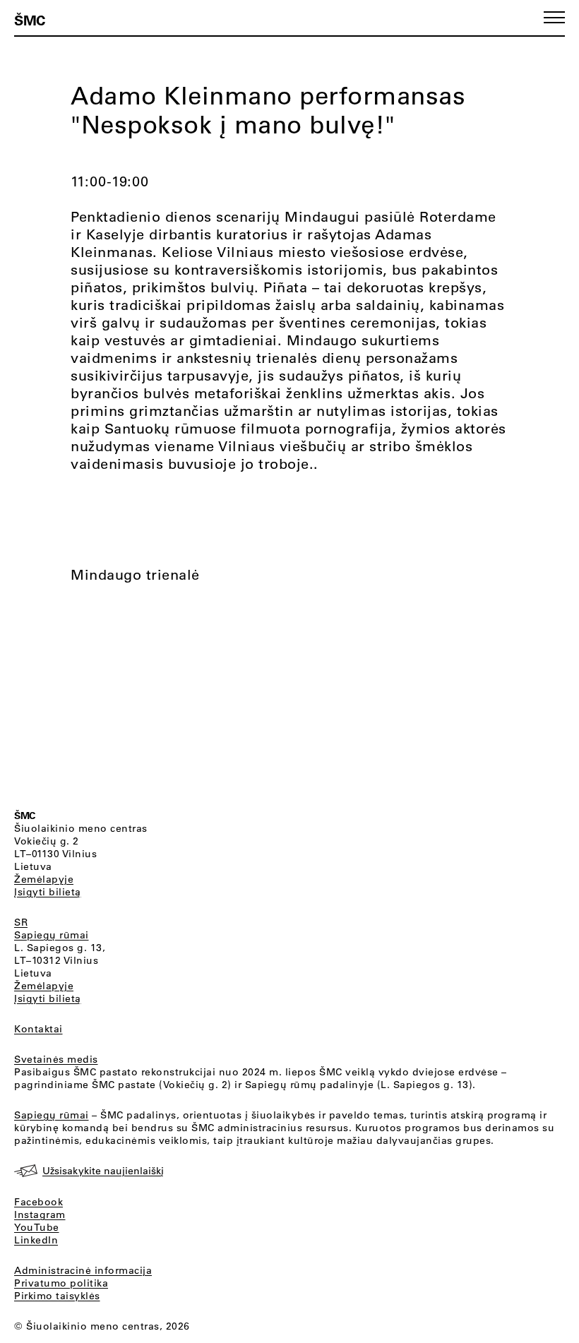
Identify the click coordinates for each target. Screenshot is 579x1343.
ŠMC (29, 20)
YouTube (36, 1227)
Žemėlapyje (43, 879)
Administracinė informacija (83, 1270)
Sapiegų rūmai (51, 935)
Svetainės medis (56, 1059)
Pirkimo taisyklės (57, 1295)
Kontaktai (38, 1028)
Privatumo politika (61, 1283)
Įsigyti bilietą (47, 891)
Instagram (40, 1214)
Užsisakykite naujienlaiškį (103, 1170)
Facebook (38, 1201)
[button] (554, 17)
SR (21, 922)
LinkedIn (36, 1240)
